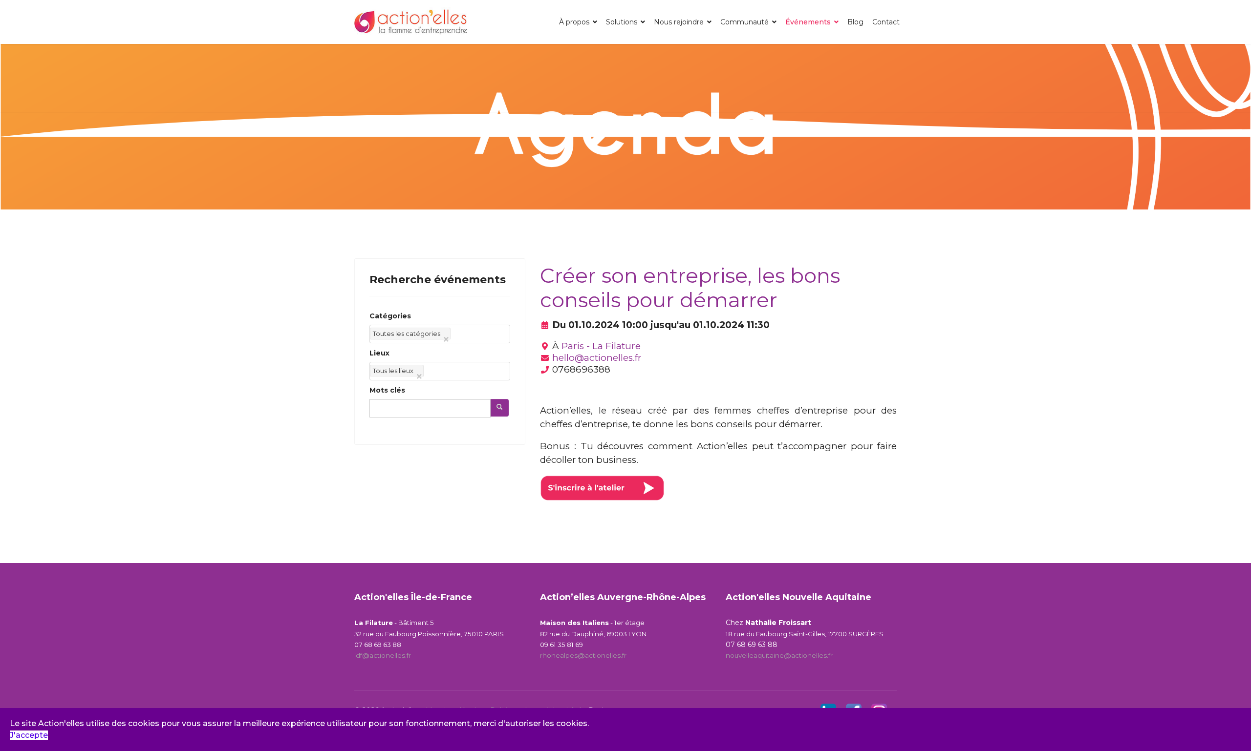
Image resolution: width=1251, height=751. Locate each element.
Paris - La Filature (601, 346)
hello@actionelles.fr (597, 357)
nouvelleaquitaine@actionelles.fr (779, 655)
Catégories (390, 316)
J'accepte (29, 735)
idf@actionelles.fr (382, 655)
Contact (886, 22)
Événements (808, 22)
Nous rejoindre (679, 22)
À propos (574, 22)
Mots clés (387, 390)
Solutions (621, 22)
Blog (855, 22)
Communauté (744, 22)
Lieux (379, 353)
